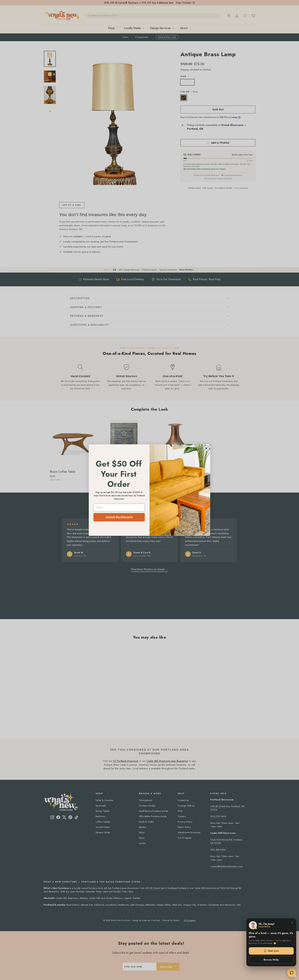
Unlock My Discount (119, 517)
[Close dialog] (206, 448)
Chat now (273, 951)
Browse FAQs (271, 959)
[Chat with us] (291, 972)
